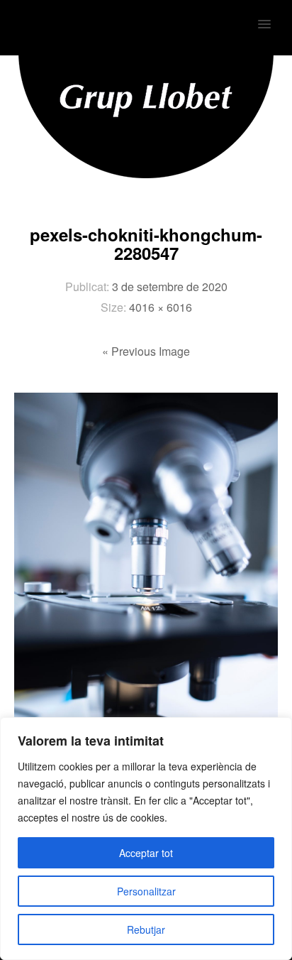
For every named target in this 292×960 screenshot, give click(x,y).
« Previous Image (146, 351)
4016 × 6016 (160, 307)
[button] (272, 15)
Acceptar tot (146, 853)
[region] (146, 838)
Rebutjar (146, 929)
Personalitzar (146, 891)
